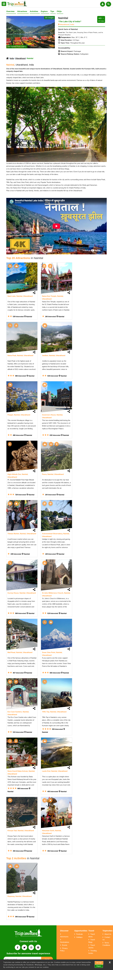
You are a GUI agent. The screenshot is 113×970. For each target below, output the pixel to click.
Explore (44, 11)
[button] (4, 4)
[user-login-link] (102, 4)
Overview (10, 11)
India (72, 24)
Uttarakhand (65, 24)
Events (64, 945)
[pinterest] (38, 948)
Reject (98, 966)
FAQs (59, 11)
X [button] (110, 962)
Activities (34, 11)
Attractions (22, 11)
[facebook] (18, 948)
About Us (108, 934)
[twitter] (25, 948)
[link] (21, 278)
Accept (99, 963)
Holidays (79, 937)
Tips (52, 11)
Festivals (79, 934)
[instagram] (31, 948)
